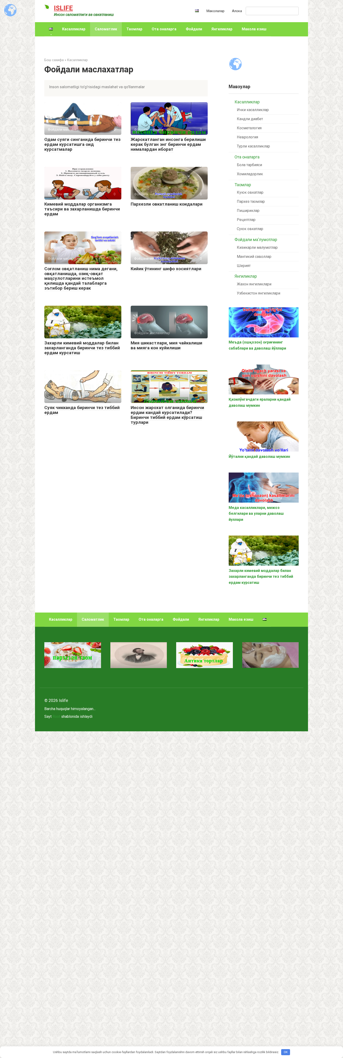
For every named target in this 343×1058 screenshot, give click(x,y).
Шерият (244, 265)
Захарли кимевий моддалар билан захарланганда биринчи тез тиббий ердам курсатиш (82, 347)
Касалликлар (73, 29)
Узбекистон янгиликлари (258, 293)
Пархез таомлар (251, 201)
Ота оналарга (164, 29)
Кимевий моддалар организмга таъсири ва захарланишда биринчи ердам (82, 209)
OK (286, 1052)
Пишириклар (248, 210)
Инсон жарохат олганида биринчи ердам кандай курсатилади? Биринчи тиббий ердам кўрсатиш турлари (167, 415)
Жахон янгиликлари (254, 284)
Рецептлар (246, 219)
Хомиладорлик (250, 174)
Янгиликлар (221, 29)
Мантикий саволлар (254, 256)
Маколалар (215, 11)
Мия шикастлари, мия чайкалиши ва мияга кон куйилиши (166, 345)
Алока (237, 11)
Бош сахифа (54, 60)
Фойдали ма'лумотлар (255, 239)
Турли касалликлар (253, 146)
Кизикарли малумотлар (257, 247)
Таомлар (134, 29)
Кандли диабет (250, 119)
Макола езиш (254, 29)
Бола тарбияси (249, 165)
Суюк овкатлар (250, 229)
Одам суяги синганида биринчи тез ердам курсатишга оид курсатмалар (82, 144)
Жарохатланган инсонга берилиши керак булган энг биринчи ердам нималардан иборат (168, 144)
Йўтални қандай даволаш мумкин (259, 456)
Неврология (247, 137)
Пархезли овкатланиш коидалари (167, 204)
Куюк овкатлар (250, 192)
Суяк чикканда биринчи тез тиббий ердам (82, 410)
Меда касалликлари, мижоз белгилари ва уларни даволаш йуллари (256, 513)
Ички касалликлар (253, 110)
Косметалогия (249, 128)
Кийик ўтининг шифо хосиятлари (166, 268)
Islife (63, 8)
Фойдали (194, 29)
